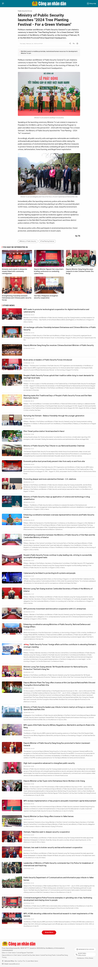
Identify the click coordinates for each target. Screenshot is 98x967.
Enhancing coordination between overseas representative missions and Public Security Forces (59, 516)
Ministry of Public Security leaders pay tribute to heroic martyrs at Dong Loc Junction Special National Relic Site (58, 708)
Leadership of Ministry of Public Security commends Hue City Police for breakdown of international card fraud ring (58, 864)
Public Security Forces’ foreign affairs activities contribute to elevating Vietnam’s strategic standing (60, 645)
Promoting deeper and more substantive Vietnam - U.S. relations (50, 479)
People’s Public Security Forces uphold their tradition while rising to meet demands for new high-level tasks (59, 376)
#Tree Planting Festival (47, 241)
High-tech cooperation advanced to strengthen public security (49, 763)
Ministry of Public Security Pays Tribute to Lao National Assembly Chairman (54, 446)
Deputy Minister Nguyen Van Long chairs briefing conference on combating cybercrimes (48, 271)
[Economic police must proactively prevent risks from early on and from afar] (12, 466)
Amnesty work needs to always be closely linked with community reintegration (14, 271)
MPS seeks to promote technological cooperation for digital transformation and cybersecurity (56, 310)
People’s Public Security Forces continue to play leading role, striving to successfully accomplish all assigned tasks (58, 556)
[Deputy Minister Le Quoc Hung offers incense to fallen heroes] (12, 821)
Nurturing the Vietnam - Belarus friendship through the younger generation (54, 416)
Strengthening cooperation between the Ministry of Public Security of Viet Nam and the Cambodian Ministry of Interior (59, 536)
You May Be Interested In (15, 247)
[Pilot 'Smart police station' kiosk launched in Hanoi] (12, 436)
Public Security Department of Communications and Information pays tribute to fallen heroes (59, 879)
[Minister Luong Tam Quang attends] (12, 671)
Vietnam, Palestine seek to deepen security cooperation (47, 832)
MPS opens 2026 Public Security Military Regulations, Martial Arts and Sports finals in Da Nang (59, 726)
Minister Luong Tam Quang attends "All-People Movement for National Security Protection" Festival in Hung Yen (56, 668)
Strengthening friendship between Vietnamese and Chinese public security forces (16, 298)
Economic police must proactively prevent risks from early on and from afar (54, 461)
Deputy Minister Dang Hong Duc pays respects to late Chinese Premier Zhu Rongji (80, 271)
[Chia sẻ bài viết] (70, 44)
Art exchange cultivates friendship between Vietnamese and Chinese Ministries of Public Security (60, 328)
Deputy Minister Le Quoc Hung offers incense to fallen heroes (49, 816)
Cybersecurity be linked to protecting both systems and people (49, 573)
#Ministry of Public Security (28, 241)
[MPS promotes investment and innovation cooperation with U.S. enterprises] (12, 613)
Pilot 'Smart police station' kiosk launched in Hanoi (44, 431)
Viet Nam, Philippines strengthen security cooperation (46, 297)
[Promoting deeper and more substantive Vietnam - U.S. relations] (12, 483)
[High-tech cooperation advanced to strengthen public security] (12, 767)
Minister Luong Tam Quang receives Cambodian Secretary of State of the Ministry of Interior (58, 590)
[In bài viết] (77, 44)
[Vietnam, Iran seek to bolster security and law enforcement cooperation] (12, 852)
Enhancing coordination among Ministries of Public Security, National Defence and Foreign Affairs (57, 625)
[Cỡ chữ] (74, 44)
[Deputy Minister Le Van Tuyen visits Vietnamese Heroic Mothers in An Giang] (12, 785)
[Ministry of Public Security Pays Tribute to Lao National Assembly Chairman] (12, 450)
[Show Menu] (3, 3)
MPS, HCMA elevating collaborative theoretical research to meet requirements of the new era (58, 915)
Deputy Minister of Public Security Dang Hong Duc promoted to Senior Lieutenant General (57, 744)
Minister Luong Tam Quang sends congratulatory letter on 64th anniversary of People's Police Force (59, 951)
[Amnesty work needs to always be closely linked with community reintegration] (17, 258)
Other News (9, 305)
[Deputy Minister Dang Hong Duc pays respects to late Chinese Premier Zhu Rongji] (81, 258)
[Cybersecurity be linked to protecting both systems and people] (12, 577)
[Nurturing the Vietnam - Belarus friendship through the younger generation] (12, 420)
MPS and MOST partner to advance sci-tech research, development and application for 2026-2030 (59, 933)
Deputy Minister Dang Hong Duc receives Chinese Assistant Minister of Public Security (59, 345)
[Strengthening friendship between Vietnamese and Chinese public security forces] (17, 285)
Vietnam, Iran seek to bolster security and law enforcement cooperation (53, 847)
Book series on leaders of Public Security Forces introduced (48, 360)
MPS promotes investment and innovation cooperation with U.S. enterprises (55, 609)
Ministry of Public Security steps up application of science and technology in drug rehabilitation (57, 498)
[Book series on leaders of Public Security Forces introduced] (12, 364)
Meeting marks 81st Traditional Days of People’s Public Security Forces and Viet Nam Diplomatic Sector (58, 397)
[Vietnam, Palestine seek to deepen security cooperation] (12, 836)
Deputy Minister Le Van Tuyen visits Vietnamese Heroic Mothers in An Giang (54, 781)
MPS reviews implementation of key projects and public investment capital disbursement (60, 801)
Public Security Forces (25, 11)
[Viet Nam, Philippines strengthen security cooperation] (49, 285)
